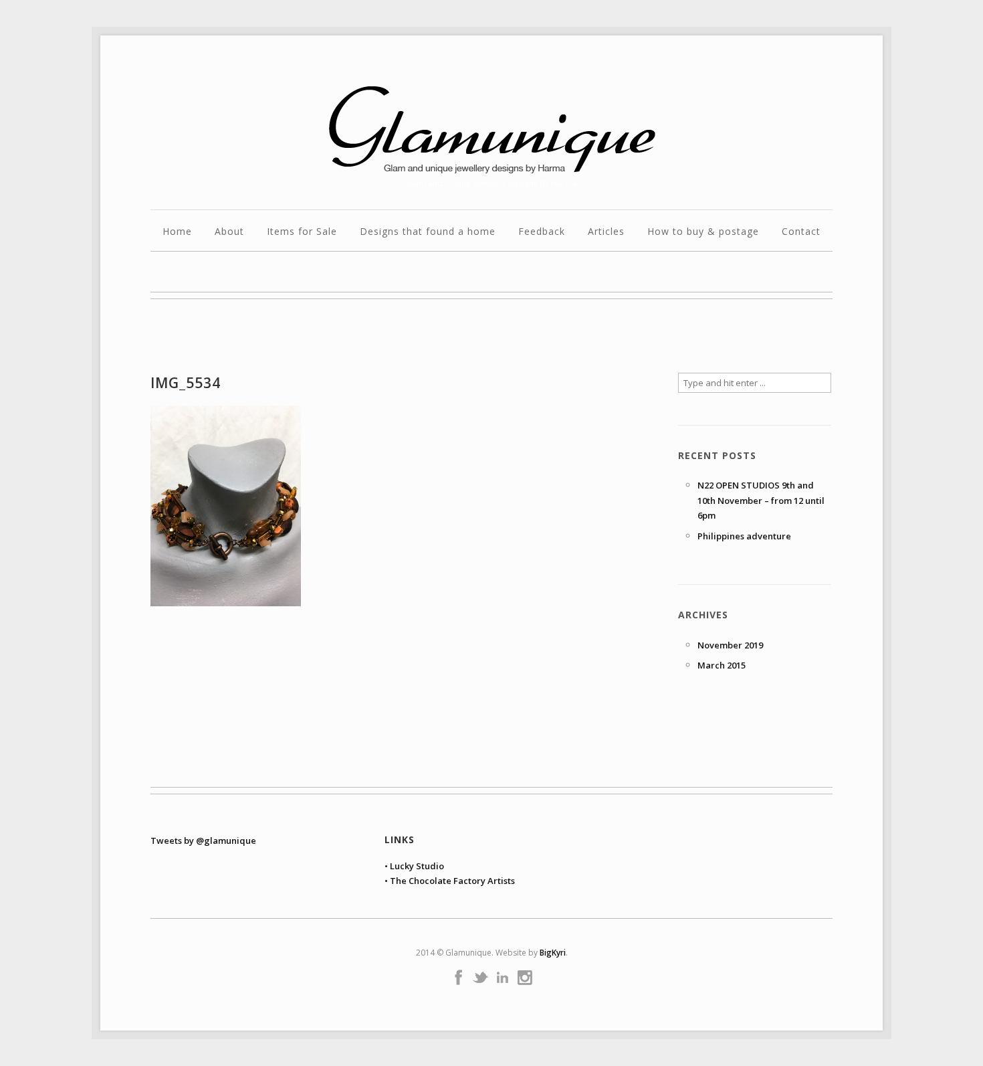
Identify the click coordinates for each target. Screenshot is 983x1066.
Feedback (541, 232)
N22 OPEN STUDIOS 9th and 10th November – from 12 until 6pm (761, 500)
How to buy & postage (703, 232)
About (229, 232)
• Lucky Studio (414, 866)
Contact (801, 232)
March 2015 (721, 665)
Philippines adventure (744, 536)
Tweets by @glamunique (203, 840)
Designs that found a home (428, 232)
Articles (606, 232)
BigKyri (553, 952)
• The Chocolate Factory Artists (450, 881)
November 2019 (730, 645)
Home (177, 232)
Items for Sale (302, 232)
